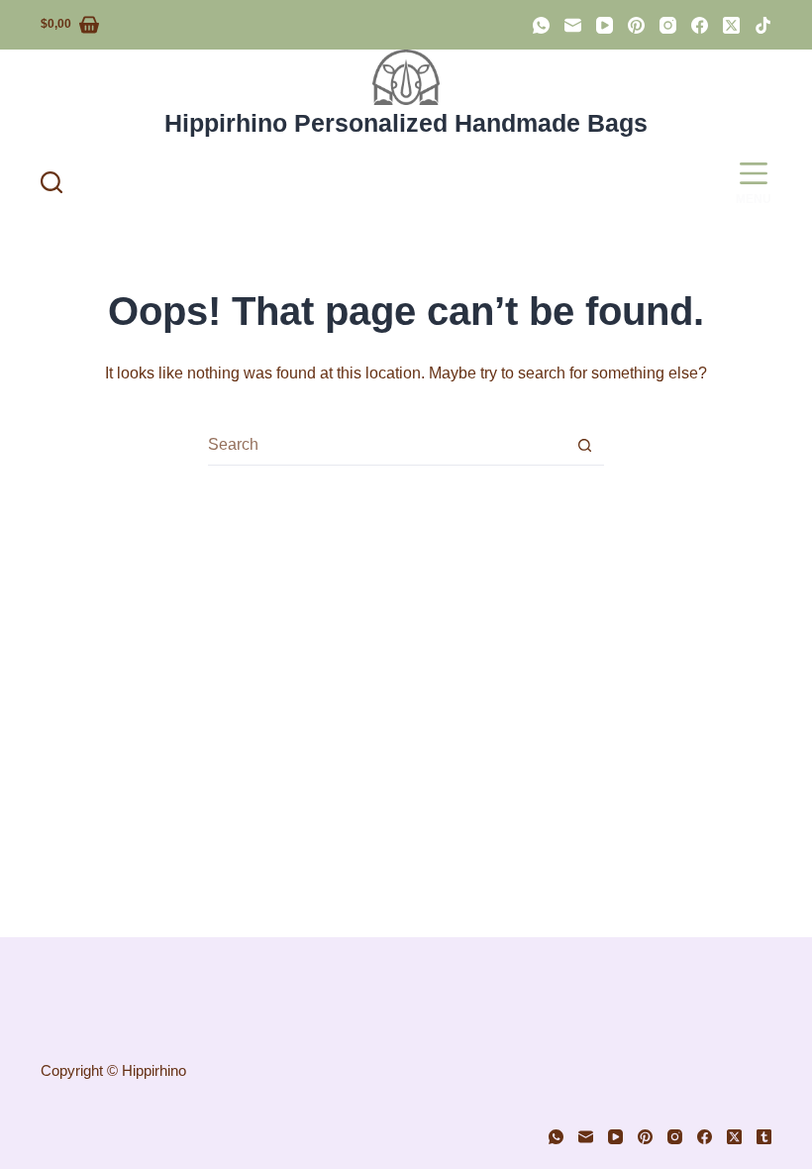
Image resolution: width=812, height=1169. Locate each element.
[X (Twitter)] (731, 25)
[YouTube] (604, 25)
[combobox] (386, 445)
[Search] (51, 182)
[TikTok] (763, 25)
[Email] (572, 25)
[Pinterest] (636, 25)
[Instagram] (668, 25)
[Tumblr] (764, 1136)
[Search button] (584, 445)
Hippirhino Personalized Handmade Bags (406, 123)
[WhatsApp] (541, 25)
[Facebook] (699, 25)
